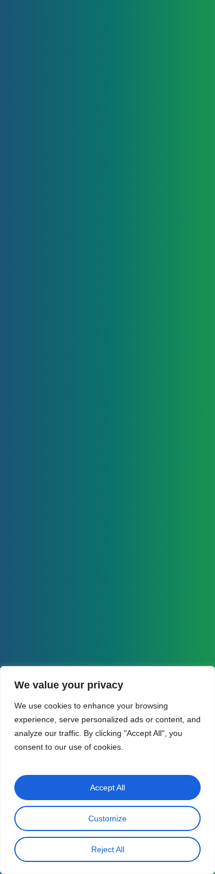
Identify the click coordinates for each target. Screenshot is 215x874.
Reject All (107, 849)
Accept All (107, 787)
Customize (107, 818)
